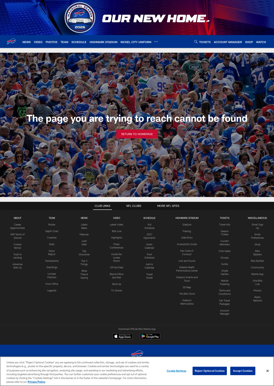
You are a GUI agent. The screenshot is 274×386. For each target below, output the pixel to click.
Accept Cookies (243, 370)
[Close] (267, 371)
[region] (137, 371)
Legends (51, 290)
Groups (225, 257)
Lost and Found (187, 260)
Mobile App (257, 274)
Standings (51, 267)
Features (84, 234)
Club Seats (224, 251)
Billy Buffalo (257, 260)
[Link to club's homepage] (11, 41)
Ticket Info (224, 224)
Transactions (52, 260)
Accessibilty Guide (187, 244)
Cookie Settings (176, 370)
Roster (51, 224)
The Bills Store (187, 293)
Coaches (52, 237)
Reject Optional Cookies (210, 370)
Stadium (187, 224)
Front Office (52, 283)
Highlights (116, 237)
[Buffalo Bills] (137, 355)
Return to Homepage (137, 134)
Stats (52, 244)
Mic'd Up (116, 284)
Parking (187, 231)
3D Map (187, 287)
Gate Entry (187, 237)
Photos (257, 290)
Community (257, 267)
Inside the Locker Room (116, 257)
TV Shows (116, 290)
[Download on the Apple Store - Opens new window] (123, 336)
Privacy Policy (36, 381)
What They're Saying (84, 274)
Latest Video (116, 224)
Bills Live (116, 231)
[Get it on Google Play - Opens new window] (150, 338)
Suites (224, 264)
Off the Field (116, 267)
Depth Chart (51, 231)
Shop (257, 244)
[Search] (196, 41)
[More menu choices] (156, 41)
